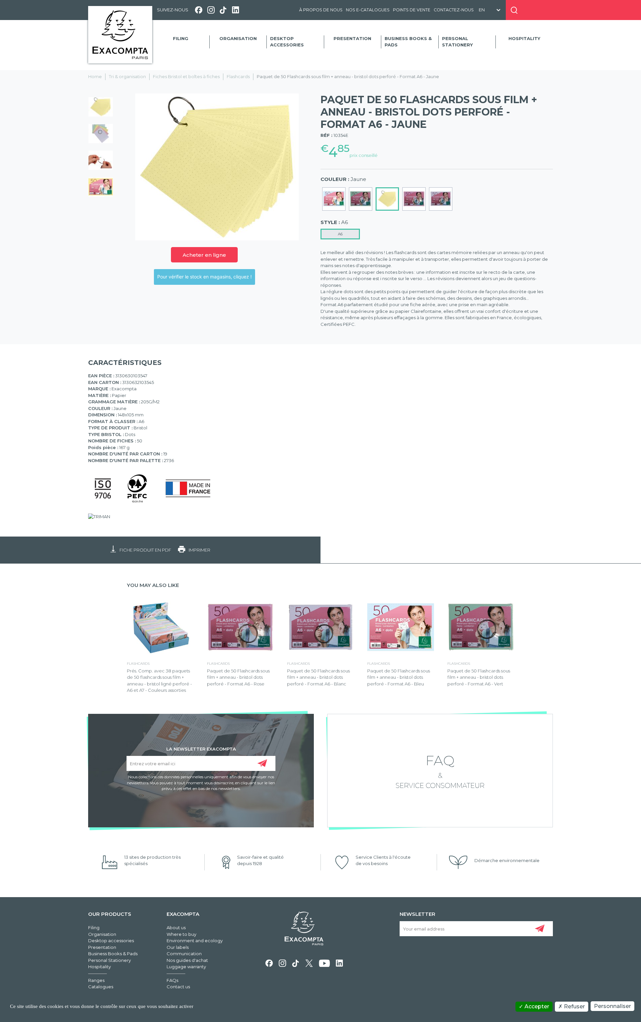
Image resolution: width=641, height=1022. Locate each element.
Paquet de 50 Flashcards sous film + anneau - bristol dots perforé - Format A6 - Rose (238, 677)
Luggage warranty (186, 966)
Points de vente (411, 9)
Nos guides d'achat (187, 960)
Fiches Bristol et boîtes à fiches (186, 76)
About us (176, 927)
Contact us (178, 986)
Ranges (96, 980)
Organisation (238, 38)
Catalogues (100, 986)
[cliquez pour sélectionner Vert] (360, 199)
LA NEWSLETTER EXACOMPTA (201, 748)
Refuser (574, 1006)
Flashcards (238, 76)
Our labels (178, 947)
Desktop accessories (287, 42)
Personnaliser (612, 1006)
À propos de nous (321, 9)
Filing (180, 38)
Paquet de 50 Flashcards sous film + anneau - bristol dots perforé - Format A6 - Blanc (318, 677)
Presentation (352, 38)
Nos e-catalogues (368, 9)
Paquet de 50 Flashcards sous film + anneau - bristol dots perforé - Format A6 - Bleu (398, 677)
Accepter (536, 1006)
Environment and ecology (195, 940)
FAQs (172, 980)
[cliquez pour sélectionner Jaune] (387, 199)
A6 (340, 234)
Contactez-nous (454, 9)
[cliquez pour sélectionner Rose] (414, 199)
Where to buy (181, 934)
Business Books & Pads (408, 42)
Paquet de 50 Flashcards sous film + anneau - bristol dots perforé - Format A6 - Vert (478, 677)
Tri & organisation (127, 76)
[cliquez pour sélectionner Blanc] (440, 199)
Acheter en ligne (204, 255)
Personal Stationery (457, 42)
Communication (184, 953)
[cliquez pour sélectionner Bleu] (334, 199)
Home (95, 76)
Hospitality (524, 38)
